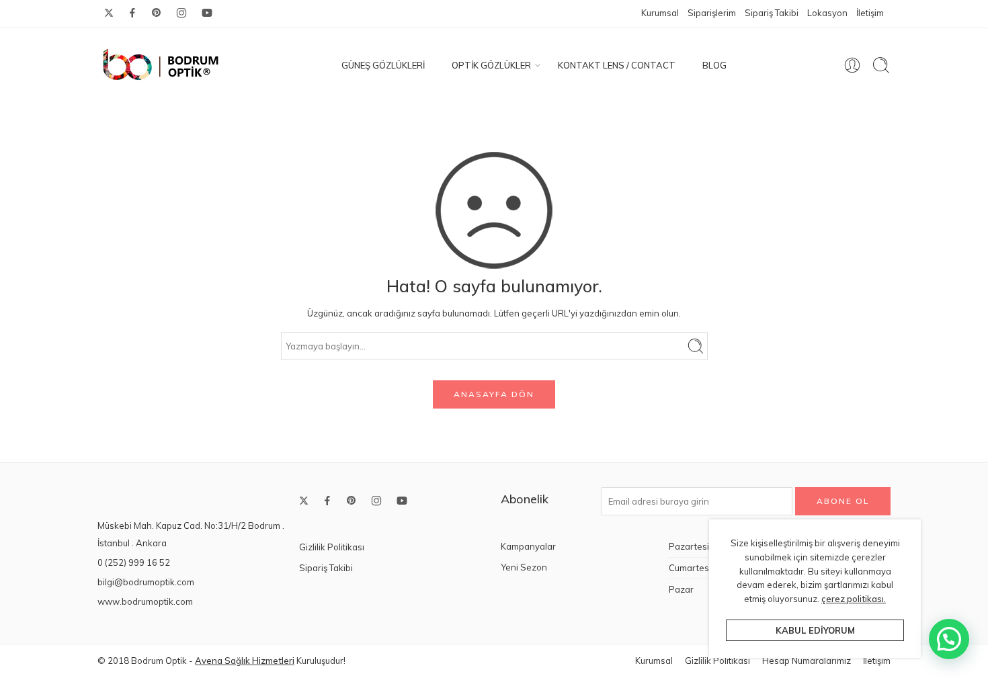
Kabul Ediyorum (815, 630)
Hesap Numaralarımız (806, 660)
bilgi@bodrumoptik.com (145, 582)
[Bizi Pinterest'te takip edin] (156, 12)
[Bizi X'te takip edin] (109, 12)
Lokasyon (827, 12)
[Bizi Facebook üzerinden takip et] (132, 12)
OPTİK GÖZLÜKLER (491, 65)
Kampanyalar (528, 546)
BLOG (714, 65)
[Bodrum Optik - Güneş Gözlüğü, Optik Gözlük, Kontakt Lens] (161, 65)
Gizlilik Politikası (331, 547)
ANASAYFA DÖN (494, 394)
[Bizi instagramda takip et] (181, 13)
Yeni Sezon (524, 567)
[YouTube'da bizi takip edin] (207, 13)
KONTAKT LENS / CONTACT (616, 65)
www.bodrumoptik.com (145, 601)
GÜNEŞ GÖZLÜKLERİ (383, 65)
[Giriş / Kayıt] (852, 65)
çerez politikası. (853, 598)
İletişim (870, 12)
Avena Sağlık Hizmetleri (244, 660)
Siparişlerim (712, 12)
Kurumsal (660, 12)
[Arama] (881, 65)
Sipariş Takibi (771, 12)
